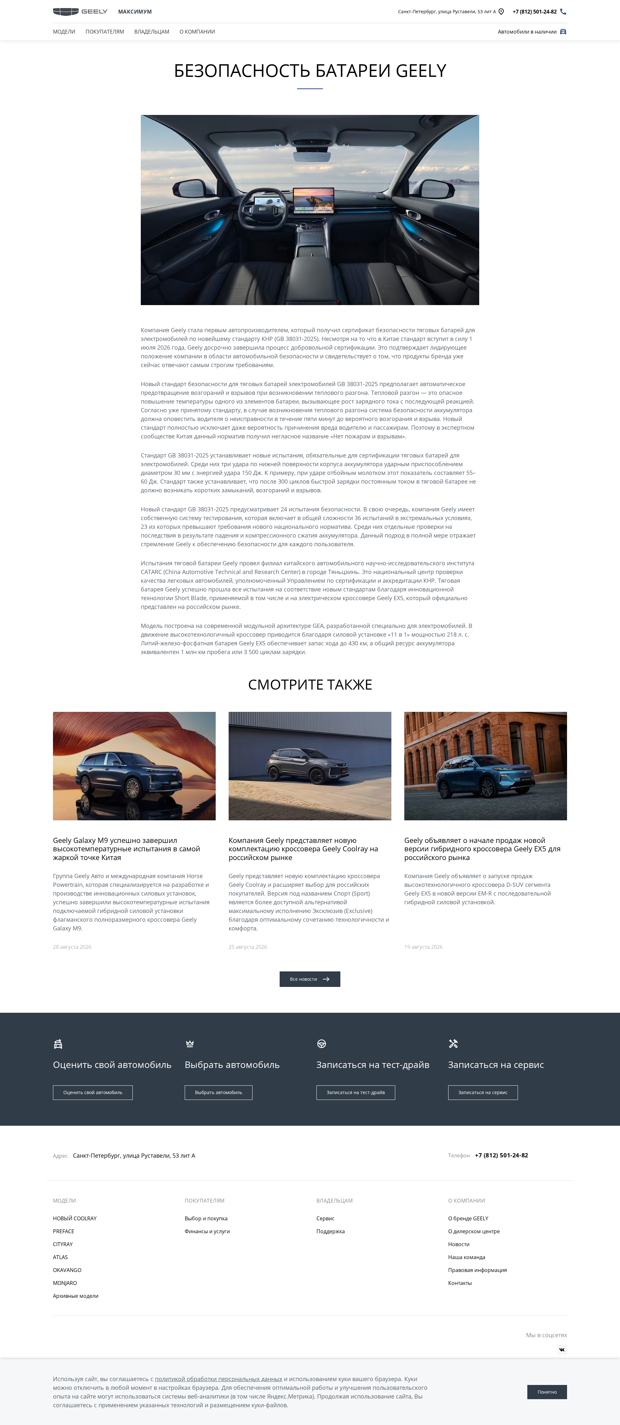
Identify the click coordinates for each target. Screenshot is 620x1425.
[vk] (562, 1350)
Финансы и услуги (207, 1231)
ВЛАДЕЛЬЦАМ (151, 31)
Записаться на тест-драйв (356, 1092)
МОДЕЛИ (64, 31)
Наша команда (466, 1257)
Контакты (460, 1283)
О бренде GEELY (468, 1218)
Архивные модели (75, 1295)
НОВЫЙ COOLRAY (75, 1218)
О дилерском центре (474, 1231)
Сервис (325, 1218)
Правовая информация (477, 1270)
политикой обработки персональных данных (218, 1379)
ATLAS (60, 1257)
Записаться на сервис (483, 1092)
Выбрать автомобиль (218, 1092)
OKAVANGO (67, 1270)
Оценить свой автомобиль (92, 1092)
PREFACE (63, 1231)
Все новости (303, 979)
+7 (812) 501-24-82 (501, 1155)
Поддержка (330, 1231)
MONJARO (65, 1283)
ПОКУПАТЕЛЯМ (105, 31)
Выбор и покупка (206, 1218)
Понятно (547, 1392)
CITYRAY (63, 1244)
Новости (459, 1244)
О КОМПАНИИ (197, 31)
